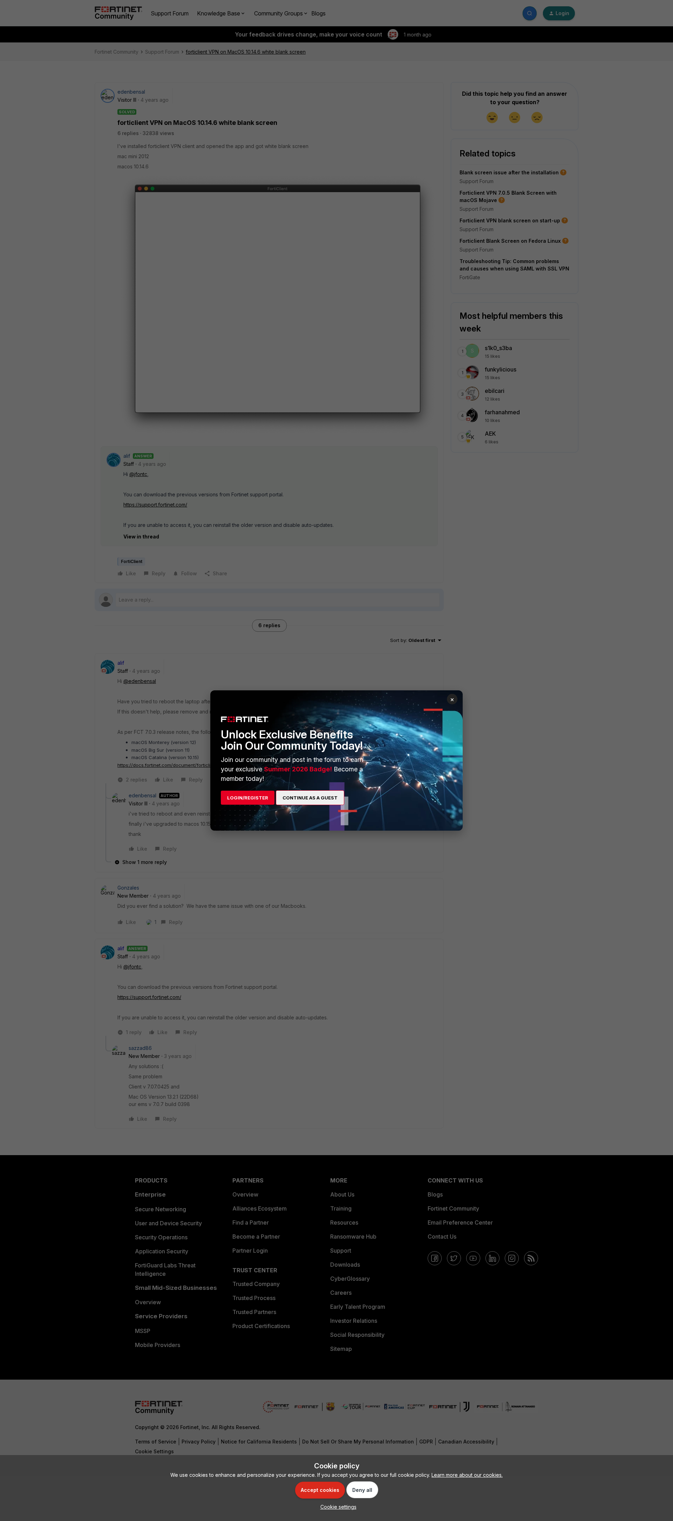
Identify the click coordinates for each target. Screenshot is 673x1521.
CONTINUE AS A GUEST (310, 797)
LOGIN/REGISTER (247, 797)
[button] (336, 1507)
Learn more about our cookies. (467, 1475)
